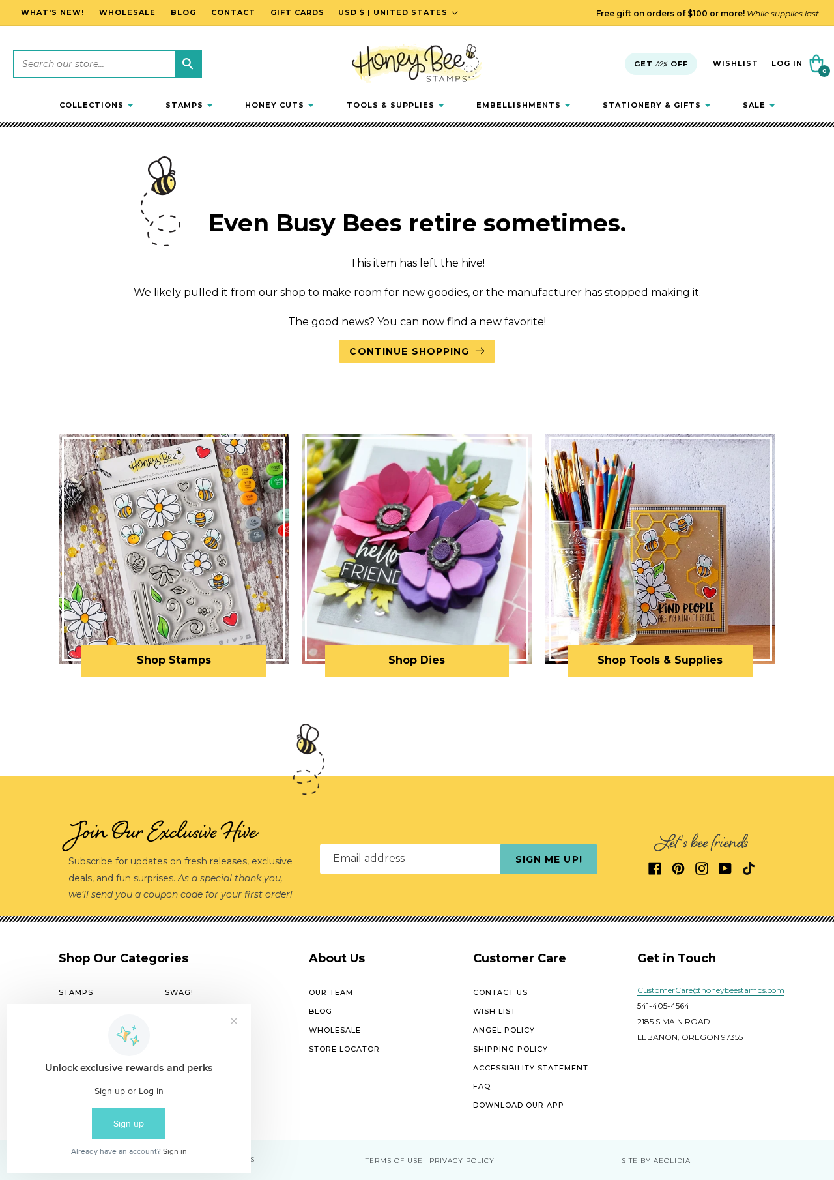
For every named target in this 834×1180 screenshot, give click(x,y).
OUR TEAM (331, 992)
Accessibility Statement (530, 1067)
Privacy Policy (462, 1161)
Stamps (76, 992)
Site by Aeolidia (656, 1161)
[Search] (188, 64)
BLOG (320, 1011)
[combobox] (107, 64)
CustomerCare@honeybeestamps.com (710, 991)
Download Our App (518, 1105)
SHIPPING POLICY (510, 1049)
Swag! (179, 992)
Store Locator (344, 1049)
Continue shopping (409, 351)
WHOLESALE (335, 1030)
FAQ (482, 1086)
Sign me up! (548, 859)
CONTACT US (500, 992)
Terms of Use (394, 1161)
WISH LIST (494, 1011)
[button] (96, 105)
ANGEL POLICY (504, 1030)
